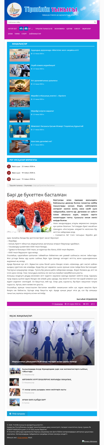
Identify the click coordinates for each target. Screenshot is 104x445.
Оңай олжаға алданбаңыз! (43, 65)
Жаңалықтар (25, 29)
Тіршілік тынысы (42, 10)
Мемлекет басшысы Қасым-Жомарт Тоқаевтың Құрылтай (57, 126)
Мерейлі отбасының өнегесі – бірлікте (48, 96)
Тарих (17, 34)
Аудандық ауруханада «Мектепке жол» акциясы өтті (55, 50)
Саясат (77, 29)
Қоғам (69, 29)
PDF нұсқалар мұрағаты (23, 160)
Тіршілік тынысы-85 (43, 29)
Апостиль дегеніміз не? (41, 141)
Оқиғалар (86, 29)
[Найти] (95, 22)
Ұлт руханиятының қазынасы (44, 80)
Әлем (10, 34)
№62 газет (16, 173)
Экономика (59, 29)
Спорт (24, 34)
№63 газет (16, 166)
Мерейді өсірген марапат (42, 111)
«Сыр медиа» (22, 437)
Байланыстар (35, 34)
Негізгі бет (12, 29)
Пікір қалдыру (18, 413)
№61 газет (16, 179)
